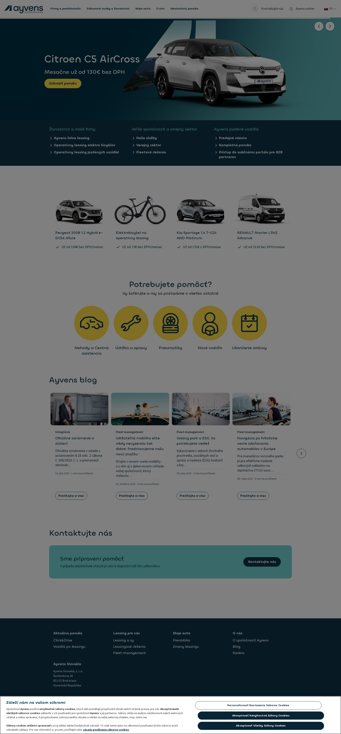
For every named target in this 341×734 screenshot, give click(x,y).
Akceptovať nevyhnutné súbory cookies (260, 715)
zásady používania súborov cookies (106, 730)
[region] (170, 715)
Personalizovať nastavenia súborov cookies (258, 705)
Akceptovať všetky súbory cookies (261, 725)
